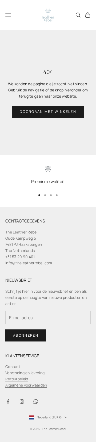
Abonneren (25, 335)
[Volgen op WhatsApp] (35, 401)
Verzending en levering (25, 372)
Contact (12, 366)
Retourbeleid (16, 378)
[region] (48, 176)
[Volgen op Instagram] (22, 401)
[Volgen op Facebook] (8, 401)
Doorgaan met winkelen (48, 111)
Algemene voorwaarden (26, 385)
